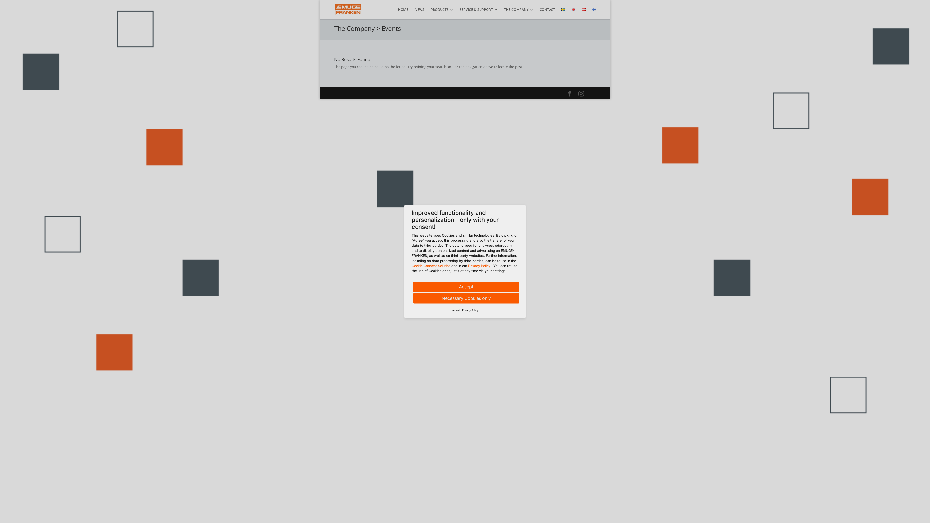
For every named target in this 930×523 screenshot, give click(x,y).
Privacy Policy (479, 266)
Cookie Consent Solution (431, 266)
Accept (466, 287)
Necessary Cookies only (466, 298)
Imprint (456, 310)
